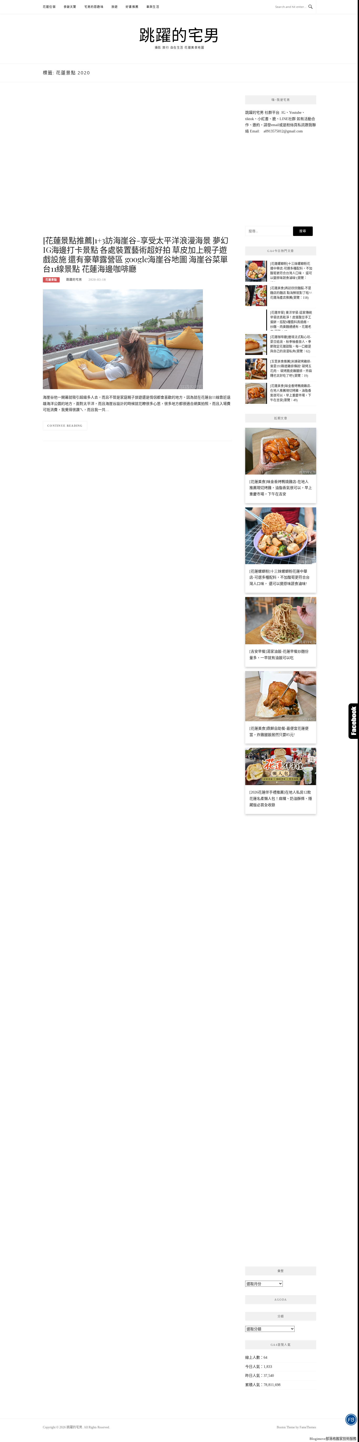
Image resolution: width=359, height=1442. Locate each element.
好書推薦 (132, 6)
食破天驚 (70, 6)
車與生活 (152, 6)
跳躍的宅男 (179, 34)
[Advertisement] (137, 164)
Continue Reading (65, 425)
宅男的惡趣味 (94, 6)
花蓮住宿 (49, 6)
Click (353, 721)
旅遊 (114, 6)
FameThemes (308, 1427)
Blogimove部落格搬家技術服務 (333, 1439)
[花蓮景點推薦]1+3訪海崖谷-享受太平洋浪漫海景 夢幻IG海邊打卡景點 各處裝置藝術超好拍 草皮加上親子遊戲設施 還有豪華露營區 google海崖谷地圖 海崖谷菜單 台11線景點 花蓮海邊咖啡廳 (135, 254)
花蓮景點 (51, 279)
